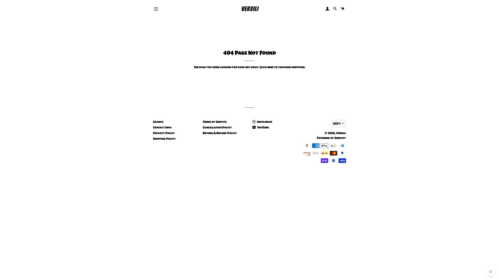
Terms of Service (214, 122)
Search (158, 122)
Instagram (264, 122)
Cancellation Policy (217, 127)
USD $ (336, 123)
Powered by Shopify (331, 138)
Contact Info (162, 127)
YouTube (263, 127)
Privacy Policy (164, 133)
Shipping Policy (164, 139)
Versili (341, 133)
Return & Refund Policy (220, 133)
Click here (266, 67)
